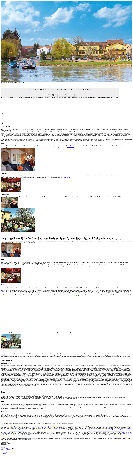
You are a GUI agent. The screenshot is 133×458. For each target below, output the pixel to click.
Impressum (3, 449)
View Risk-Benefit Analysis (30, 434)
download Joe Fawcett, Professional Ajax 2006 (41, 427)
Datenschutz (8, 449)
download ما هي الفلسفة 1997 (10, 426)
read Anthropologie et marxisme (17, 431)
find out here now (59, 428)
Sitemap (5, 452)
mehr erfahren (71, 147)
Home (4, 453)
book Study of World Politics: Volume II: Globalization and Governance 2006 (105, 431)
